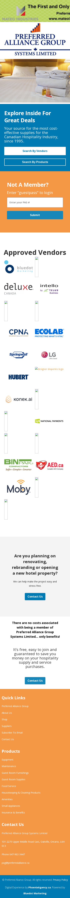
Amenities (7, 799)
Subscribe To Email (12, 732)
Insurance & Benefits (13, 812)
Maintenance (9, 766)
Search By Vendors (35, 151)
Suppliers (7, 726)
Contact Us (35, 596)
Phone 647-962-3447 (13, 854)
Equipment (7, 759)
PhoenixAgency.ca (39, 887)
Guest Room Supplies (13, 779)
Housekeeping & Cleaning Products (21, 792)
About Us (7, 712)
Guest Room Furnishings (15, 772)
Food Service (9, 786)
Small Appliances (11, 805)
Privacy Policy (60, 879)
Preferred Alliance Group (15, 706)
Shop (4, 719)
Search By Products (35, 162)
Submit (35, 215)
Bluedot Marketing (35, 893)
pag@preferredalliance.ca (15, 862)
